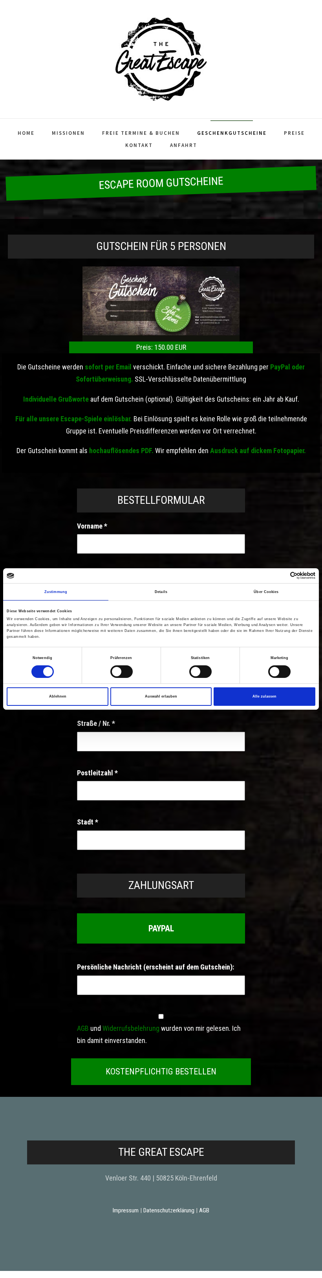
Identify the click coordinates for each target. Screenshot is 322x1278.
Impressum (126, 1210)
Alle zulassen (264, 696)
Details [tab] (161, 592)
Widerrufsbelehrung (130, 1028)
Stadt (87, 822)
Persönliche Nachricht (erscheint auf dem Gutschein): (155, 967)
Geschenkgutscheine (232, 133)
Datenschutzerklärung (168, 1210)
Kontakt (139, 145)
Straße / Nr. (96, 723)
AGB (83, 1028)
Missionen (68, 133)
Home (26, 133)
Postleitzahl (97, 773)
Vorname (92, 526)
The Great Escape (161, 1152)
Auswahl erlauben (161, 696)
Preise (294, 133)
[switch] (121, 671)
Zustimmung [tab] (55, 592)
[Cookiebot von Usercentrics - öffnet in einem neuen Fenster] (281, 575)
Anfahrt (183, 145)
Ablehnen (57, 696)
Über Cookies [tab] (266, 592)
